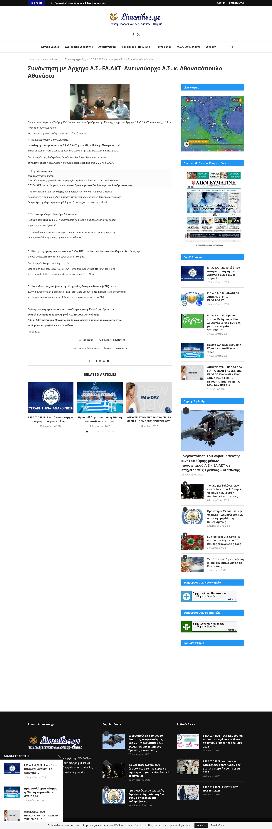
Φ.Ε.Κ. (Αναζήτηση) (188, 46)
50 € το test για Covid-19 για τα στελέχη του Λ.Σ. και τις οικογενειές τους (224, 540)
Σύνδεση (211, 46)
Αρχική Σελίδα (50, 46)
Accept (201, 825)
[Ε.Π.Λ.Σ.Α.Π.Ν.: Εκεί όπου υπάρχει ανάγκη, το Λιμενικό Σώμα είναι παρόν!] (50, 397)
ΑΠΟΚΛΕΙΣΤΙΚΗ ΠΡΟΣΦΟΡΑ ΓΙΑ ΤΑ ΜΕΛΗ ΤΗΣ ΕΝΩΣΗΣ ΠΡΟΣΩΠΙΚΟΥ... (149, 419)
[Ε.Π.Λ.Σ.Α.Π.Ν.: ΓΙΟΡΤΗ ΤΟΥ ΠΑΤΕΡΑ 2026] (188, 792)
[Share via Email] (108, 361)
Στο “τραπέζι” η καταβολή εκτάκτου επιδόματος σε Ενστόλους (225, 562)
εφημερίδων (218, 245)
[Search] (232, 47)
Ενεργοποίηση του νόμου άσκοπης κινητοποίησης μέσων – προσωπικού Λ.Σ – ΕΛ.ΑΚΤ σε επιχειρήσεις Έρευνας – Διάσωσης (211, 463)
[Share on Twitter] (100, 361)
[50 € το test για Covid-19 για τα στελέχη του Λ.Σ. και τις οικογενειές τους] (192, 542)
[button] (47, 3)
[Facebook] (133, 34)
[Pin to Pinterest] (104, 361)
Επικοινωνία (236, 2)
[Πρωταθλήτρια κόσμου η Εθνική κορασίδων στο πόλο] (100, 397)
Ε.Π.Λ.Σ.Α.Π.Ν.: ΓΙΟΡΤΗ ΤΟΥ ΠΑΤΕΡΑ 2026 (220, 788)
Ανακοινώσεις (107, 46)
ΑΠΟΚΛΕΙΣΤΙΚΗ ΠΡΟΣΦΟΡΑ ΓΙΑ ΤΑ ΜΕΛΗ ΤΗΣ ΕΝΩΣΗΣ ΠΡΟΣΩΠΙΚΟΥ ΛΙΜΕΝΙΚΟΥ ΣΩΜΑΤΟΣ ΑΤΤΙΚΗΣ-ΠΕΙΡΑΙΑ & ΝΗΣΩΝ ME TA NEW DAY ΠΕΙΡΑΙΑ (224, 376)
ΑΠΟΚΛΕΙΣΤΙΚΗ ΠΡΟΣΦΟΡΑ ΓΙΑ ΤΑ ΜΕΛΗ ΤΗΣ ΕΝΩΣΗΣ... (41, 815)
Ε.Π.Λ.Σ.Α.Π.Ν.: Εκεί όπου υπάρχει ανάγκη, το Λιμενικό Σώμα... (50, 419)
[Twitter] (138, 34)
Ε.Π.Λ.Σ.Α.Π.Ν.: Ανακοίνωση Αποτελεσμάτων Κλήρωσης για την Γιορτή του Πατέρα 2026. (222, 767)
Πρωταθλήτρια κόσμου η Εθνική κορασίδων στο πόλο (87, 3)
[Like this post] (92, 361)
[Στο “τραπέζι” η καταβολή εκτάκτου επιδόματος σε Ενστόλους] (192, 564)
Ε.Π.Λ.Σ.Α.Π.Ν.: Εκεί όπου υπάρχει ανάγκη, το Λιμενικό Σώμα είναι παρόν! (223, 273)
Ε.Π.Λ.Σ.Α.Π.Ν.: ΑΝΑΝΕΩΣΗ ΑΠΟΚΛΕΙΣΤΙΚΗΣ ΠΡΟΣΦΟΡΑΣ (224, 296)
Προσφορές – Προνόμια (136, 46)
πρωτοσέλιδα (203, 245)
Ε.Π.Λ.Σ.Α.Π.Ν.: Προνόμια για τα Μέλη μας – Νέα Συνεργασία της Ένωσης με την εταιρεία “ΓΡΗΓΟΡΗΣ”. (224, 323)
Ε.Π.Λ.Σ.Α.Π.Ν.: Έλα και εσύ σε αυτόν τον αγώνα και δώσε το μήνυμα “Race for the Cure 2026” (223, 741)
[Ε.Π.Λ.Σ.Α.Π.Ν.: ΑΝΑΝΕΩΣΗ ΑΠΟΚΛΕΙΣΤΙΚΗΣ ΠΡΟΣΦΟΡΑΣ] (192, 298)
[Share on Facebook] (96, 361)
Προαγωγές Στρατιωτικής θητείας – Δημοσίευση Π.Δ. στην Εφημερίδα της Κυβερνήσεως (225, 516)
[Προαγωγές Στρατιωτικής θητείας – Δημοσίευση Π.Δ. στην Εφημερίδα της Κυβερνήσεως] (192, 516)
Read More (217, 825)
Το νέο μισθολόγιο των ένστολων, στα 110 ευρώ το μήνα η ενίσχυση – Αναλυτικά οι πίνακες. (224, 491)
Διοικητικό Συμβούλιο (79, 46)
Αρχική (221, 2)
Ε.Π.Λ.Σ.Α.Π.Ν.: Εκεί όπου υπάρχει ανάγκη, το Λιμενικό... (41, 769)
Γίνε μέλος (164, 46)
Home (31, 59)
